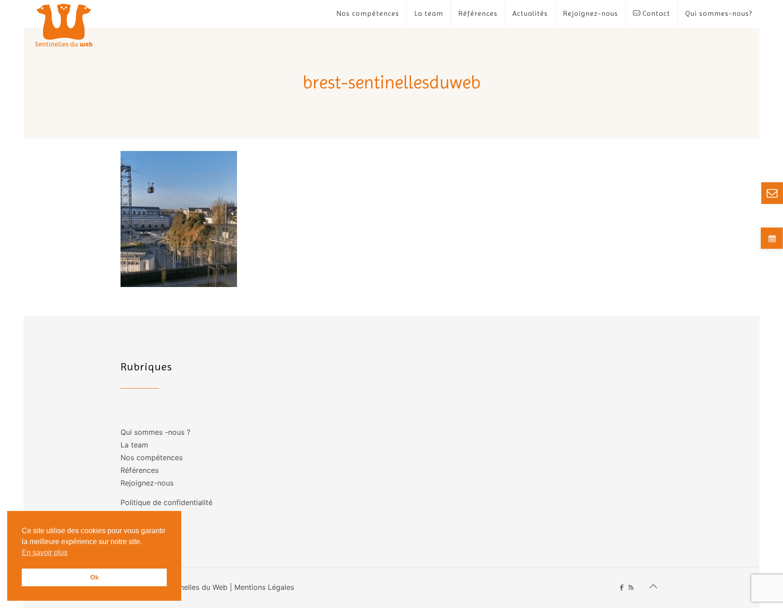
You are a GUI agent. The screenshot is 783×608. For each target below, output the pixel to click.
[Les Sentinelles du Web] (64, 25)
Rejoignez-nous (147, 482)
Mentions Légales (264, 587)
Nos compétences (152, 457)
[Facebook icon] (621, 587)
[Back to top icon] (652, 586)
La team (134, 444)
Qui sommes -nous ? (155, 432)
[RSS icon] (631, 587)
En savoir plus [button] (45, 552)
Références (140, 470)
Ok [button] (94, 577)
